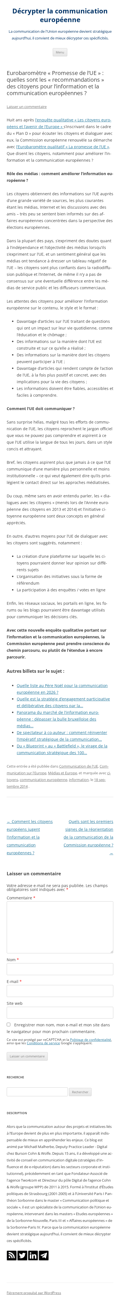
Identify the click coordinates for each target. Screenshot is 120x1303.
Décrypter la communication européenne (60, 15)
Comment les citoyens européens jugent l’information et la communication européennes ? (30, 837)
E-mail (14, 981)
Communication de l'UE (78, 766)
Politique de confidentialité (90, 1039)
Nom (13, 959)
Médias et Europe (62, 772)
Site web (15, 1003)
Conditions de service (43, 1043)
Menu (60, 52)
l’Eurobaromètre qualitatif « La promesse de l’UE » (62, 146)
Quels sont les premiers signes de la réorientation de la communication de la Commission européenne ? (88, 837)
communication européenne (43, 779)
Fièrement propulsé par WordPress (34, 1292)
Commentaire (21, 897)
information (79, 779)
